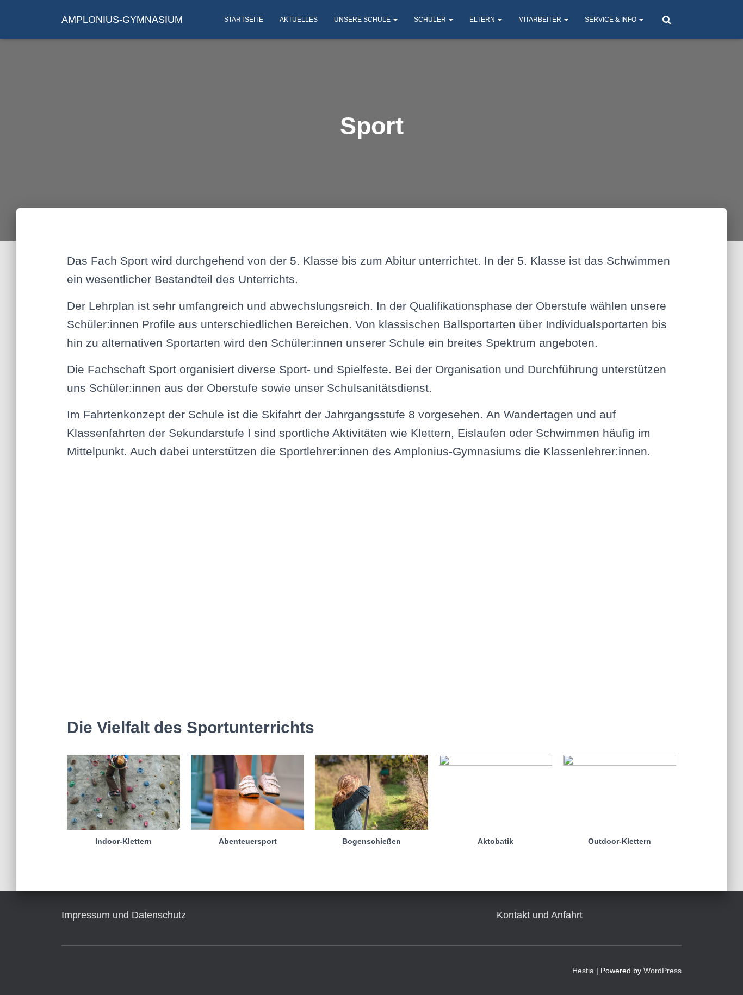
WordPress (662, 970)
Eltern (483, 19)
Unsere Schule (363, 19)
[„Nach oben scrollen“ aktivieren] (721, 973)
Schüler (431, 19)
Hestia (583, 970)
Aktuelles (299, 19)
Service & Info (611, 19)
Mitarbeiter (540, 19)
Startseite (243, 19)
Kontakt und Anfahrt (540, 915)
